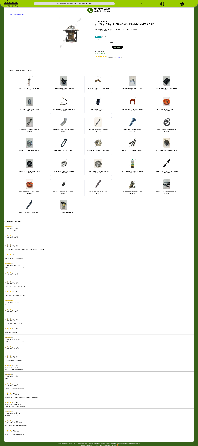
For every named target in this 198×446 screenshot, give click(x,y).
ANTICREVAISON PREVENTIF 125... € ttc (132, 172)
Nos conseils (82, 445)
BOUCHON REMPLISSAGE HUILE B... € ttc (64, 89)
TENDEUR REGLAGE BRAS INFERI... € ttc (64, 151)
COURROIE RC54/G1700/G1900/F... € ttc (166, 130)
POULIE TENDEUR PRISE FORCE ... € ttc (29, 151)
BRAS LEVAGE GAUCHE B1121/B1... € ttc (29, 213)
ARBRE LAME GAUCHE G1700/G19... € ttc (132, 130)
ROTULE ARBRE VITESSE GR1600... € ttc (132, 89)
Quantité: (111, 42)
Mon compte (82, 3)
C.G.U (97, 445)
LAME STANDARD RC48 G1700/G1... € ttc (98, 130)
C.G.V (94, 445)
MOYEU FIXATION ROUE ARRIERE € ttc (98, 151)
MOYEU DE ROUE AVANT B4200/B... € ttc (132, 192)
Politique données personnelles (105, 445)
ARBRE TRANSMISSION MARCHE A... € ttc (98, 192)
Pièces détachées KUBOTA (21, 14)
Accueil (11, 14)
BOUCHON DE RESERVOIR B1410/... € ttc (29, 172)
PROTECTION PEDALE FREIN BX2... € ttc (167, 89)
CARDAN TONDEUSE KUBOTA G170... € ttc (166, 172)
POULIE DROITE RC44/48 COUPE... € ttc (29, 192)
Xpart (112, 445)
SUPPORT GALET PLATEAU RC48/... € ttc (132, 110)
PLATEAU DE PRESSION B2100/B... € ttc (64, 172)
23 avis (119, 57)
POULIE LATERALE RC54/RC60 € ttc (166, 110)
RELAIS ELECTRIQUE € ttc (98, 110)
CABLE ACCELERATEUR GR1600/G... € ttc (64, 110)
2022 (115, 445)
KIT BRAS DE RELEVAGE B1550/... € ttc (132, 151)
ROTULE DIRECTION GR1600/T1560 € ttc (98, 89)
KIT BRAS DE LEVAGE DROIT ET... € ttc (166, 192)
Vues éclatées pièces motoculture (65, 3)
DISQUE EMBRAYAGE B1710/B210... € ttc (98, 172)
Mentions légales (89, 445)
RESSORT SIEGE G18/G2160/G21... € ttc (29, 110)
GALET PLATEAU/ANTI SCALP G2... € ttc (63, 192)
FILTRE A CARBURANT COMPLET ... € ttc (64, 213)
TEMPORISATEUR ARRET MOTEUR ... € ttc (166, 151)
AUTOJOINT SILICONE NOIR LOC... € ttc (29, 89)
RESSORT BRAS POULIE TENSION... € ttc (29, 130)
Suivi (90, 3)
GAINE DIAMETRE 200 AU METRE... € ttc (64, 130)
